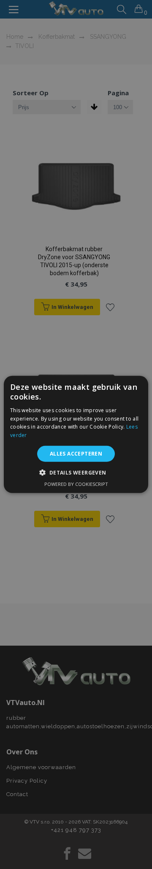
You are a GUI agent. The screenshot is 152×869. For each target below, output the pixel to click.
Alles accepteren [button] (76, 453)
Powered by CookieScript (76, 484)
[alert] (76, 434)
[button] (76, 472)
